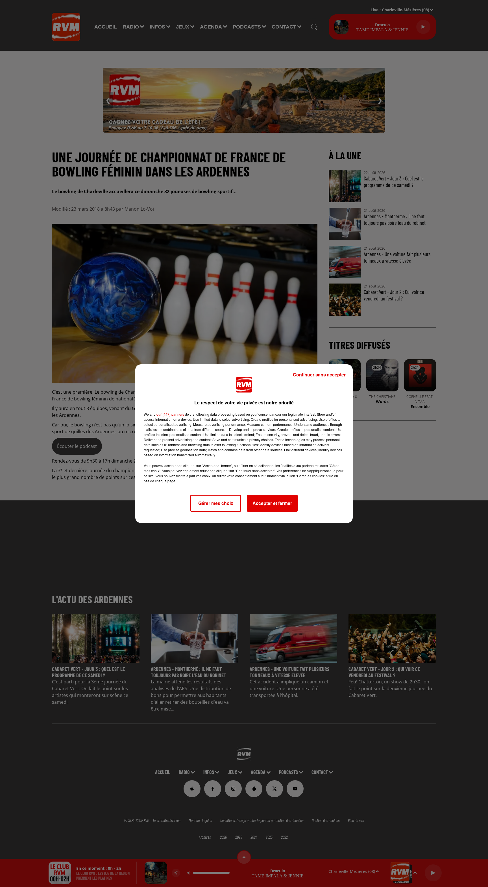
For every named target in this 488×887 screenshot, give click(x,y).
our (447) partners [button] (170, 414)
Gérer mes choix (215, 503)
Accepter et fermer (272, 503)
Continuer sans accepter (319, 374)
